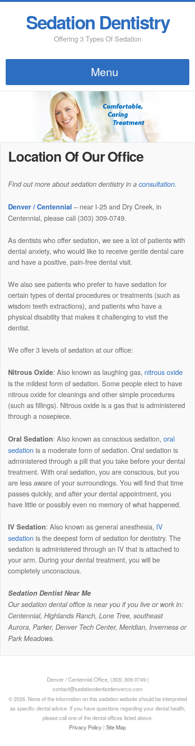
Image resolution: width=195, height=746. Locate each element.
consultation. (158, 184)
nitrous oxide (163, 372)
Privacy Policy (85, 727)
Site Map (116, 727)
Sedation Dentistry (97, 22)
